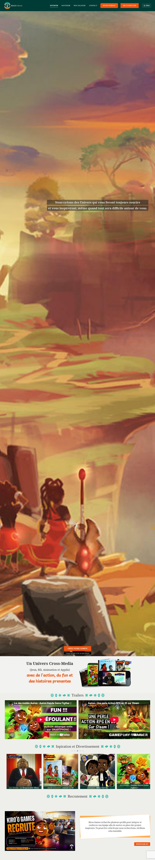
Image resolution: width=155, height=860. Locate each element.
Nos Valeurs (80, 5)
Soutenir (66, 5)
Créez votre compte (77, 648)
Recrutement (109, 5)
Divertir (54, 5)
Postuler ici (142, 844)
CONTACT (93, 5)
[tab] (72, 750)
